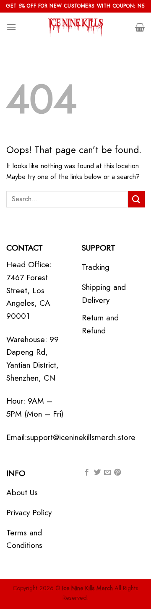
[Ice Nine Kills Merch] (75, 27)
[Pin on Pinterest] (117, 472)
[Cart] (140, 27)
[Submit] (136, 199)
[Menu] (11, 27)
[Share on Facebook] (86, 472)
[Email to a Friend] (107, 472)
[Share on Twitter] (97, 472)
